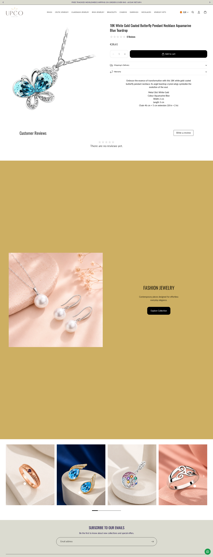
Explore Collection (159, 310)
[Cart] (205, 12)
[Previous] (9, 476)
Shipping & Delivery (121, 65)
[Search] (193, 12)
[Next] (203, 476)
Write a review (183, 133)
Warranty (117, 72)
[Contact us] (208, 552)
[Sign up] (153, 542)
